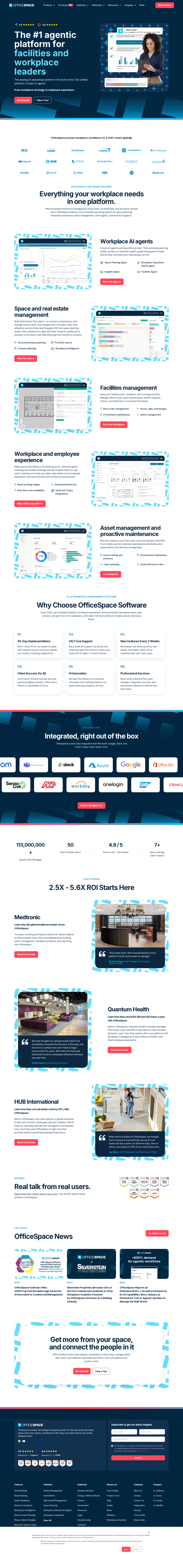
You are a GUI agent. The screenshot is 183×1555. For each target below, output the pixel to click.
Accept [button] (126, 1549)
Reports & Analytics (23, 1505)
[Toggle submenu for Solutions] (88, 5)
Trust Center (139, 1515)
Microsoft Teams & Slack (25, 1525)
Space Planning (51, 1505)
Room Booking (20, 1495)
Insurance (82, 1510)
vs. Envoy (157, 1495)
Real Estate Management (55, 1500)
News (109, 1510)
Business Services (86, 1490)
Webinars (111, 1515)
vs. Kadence (158, 1490)
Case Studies (112, 1490)
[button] (23, 100)
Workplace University (116, 1520)
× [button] (148, 1532)
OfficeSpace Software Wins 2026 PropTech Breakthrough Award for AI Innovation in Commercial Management (38, 1291)
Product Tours (113, 1495)
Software (82, 1525)
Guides (110, 1505)
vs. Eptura (157, 1500)
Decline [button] (136, 1549)
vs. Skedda (158, 1505)
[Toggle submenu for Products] (54, 5)
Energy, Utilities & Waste (89, 1495)
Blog (109, 1500)
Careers (137, 1495)
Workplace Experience (54, 1515)
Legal (80, 1515)
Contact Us (139, 1500)
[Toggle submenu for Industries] (104, 5)
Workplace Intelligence (24, 1510)
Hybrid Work (49, 1495)
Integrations (139, 1505)
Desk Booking (20, 1490)
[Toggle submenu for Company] (135, 5)
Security (137, 1510)
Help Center (139, 1520)
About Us (138, 1490)
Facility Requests (22, 1500)
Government (83, 1505)
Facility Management (53, 1490)
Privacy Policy (142, 1451)
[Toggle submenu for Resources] (120, 5)
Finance (81, 1500)
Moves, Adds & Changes (25, 1520)
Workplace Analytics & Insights (58, 1510)
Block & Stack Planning (24, 1515)
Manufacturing (84, 1520)
